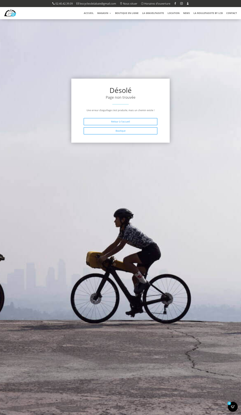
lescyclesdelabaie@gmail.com (96, 3)
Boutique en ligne (127, 13)
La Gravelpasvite (153, 13)
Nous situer (128, 3)
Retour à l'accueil (120, 121)
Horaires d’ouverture (155, 3)
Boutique (121, 130)
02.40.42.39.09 (62, 3)
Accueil (89, 13)
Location (174, 13)
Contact (231, 13)
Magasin (102, 13)
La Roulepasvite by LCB (208, 13)
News (186, 13)
